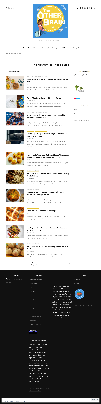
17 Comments (31, 120)
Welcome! (77, 114)
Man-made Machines (34, 304)
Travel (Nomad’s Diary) (30, 48)
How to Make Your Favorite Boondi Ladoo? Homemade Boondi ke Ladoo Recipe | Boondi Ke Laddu (48, 156)
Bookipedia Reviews (31, 95)
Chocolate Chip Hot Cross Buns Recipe (41, 210)
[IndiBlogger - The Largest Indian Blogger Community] (79, 92)
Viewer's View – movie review (35, 324)
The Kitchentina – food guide (35, 316)
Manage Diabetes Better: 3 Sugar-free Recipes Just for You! (47, 80)
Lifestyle (75, 48)
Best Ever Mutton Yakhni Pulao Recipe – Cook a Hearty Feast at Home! (48, 174)
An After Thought (33, 283)
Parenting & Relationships (50, 48)
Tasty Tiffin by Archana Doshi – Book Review (44, 98)
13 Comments (31, 197)
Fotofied (31, 296)
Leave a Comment (32, 84)
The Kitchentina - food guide (41, 76)
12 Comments (31, 213)
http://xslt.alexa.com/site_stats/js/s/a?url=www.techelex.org (41, 389)
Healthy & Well (30, 76)
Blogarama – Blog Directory (83, 305)
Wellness (65, 48)
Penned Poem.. (33, 312)
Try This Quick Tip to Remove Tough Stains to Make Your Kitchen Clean (47, 135)
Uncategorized (33, 320)
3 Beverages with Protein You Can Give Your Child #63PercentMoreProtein (46, 116)
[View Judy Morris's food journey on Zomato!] (16, 282)
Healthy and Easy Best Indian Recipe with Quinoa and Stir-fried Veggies (47, 229)
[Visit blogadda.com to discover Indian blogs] (77, 99)
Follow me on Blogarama (81, 120)
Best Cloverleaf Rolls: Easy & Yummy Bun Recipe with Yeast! (47, 247)
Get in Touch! (77, 110)
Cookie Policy (25, 401)
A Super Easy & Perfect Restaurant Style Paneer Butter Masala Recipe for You (45, 193)
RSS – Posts (55, 275)
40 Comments (31, 159)
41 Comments (31, 251)
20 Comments (31, 178)
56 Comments (31, 138)
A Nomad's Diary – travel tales (36, 279)
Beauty (31, 287)
